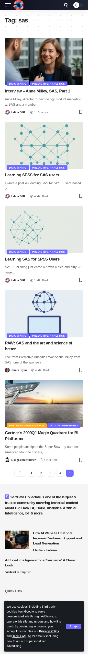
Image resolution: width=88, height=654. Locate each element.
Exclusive (51, 550)
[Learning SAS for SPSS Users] (44, 229)
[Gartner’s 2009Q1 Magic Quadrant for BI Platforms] (44, 403)
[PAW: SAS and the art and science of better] (44, 313)
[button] (73, 626)
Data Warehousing (64, 425)
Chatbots (39, 550)
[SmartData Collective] (18, 5)
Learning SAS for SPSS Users (32, 259)
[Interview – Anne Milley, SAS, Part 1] (44, 61)
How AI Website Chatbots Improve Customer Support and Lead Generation (57, 538)
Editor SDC (18, 112)
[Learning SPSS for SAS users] (44, 145)
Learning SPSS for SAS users (32, 175)
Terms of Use (21, 636)
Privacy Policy (49, 631)
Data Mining (18, 83)
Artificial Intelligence (18, 572)
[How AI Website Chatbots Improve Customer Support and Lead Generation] (17, 540)
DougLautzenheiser (23, 460)
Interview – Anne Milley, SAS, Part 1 (37, 91)
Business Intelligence (26, 425)
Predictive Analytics (48, 83)
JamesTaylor (19, 370)
